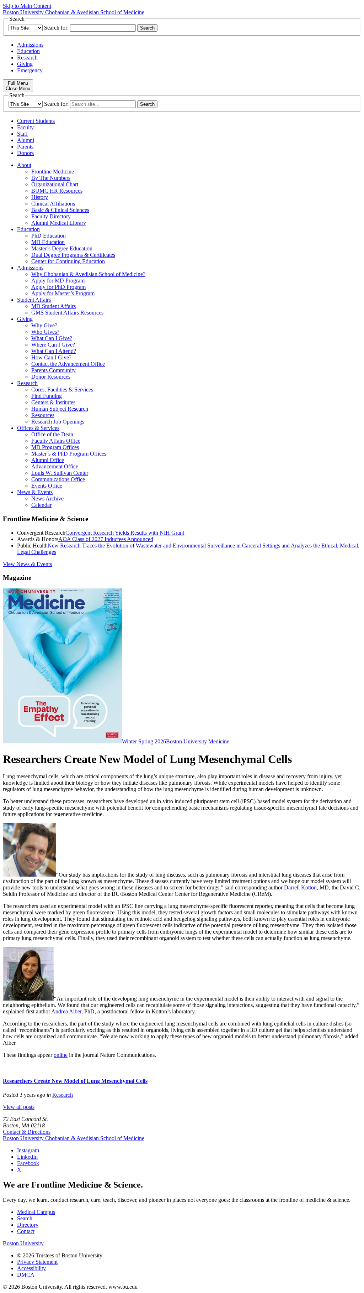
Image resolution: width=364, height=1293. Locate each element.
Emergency (30, 70)
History (39, 197)
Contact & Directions (26, 1132)
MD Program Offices (55, 447)
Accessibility (31, 1268)
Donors (25, 153)
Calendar (41, 505)
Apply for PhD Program (58, 287)
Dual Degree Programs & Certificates (73, 255)
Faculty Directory (51, 216)
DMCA (25, 1275)
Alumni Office (47, 460)
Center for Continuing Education (68, 261)
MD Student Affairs (53, 306)
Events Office (46, 486)
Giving (25, 64)
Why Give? (44, 325)
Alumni (25, 140)
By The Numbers (50, 178)
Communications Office (58, 479)
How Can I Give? (51, 357)
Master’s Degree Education (61, 248)
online (61, 1055)
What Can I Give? (51, 338)
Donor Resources (50, 377)
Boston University (23, 1243)
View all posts (18, 1107)
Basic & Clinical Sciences (60, 210)
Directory (27, 1225)
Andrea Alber (66, 1011)
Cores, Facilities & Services (62, 389)
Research (27, 57)
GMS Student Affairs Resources (67, 313)
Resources (42, 415)
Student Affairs (34, 300)
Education (28, 51)
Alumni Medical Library (58, 223)
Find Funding (46, 396)
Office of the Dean (52, 434)
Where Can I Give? (53, 345)
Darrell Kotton (300, 887)
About (24, 165)
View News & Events (27, 564)
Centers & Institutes (53, 402)
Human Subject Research (59, 409)
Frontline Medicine (52, 171)
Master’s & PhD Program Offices (68, 454)
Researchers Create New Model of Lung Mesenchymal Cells (75, 1081)
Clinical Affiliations (53, 204)
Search (24, 1218)
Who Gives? (45, 332)
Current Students (36, 121)
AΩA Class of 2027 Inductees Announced (105, 539)
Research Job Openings (57, 422)
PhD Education (48, 236)
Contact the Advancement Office (68, 364)
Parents (25, 147)
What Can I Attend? (53, 351)
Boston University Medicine (197, 741)
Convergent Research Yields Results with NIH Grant (124, 533)
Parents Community (53, 370)
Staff (22, 134)
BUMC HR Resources (56, 191)
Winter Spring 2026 (144, 741)
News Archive (47, 498)
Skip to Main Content (27, 6)
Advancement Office (54, 466)
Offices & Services (38, 428)
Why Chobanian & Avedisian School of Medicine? (88, 274)
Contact (25, 1231)
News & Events (35, 492)
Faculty (25, 127)
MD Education (48, 242)
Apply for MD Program (58, 280)
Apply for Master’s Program (63, 293)
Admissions (30, 45)
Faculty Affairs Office (55, 441)
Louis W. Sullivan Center (59, 473)
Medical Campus (36, 1212)
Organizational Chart (54, 184)
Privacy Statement (37, 1262)
